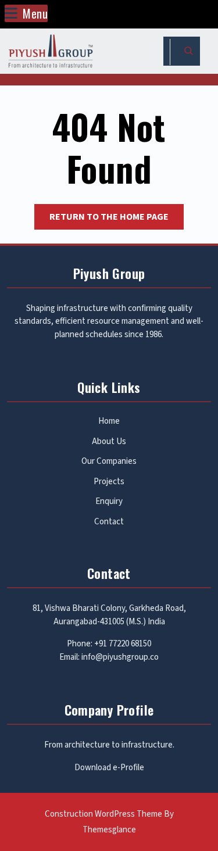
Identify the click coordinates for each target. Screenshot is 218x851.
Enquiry (109, 501)
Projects (109, 481)
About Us (109, 441)
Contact (109, 522)
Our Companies (109, 461)
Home (109, 421)
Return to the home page (116, 220)
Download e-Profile (109, 767)
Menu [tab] (35, 13)
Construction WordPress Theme (103, 814)
